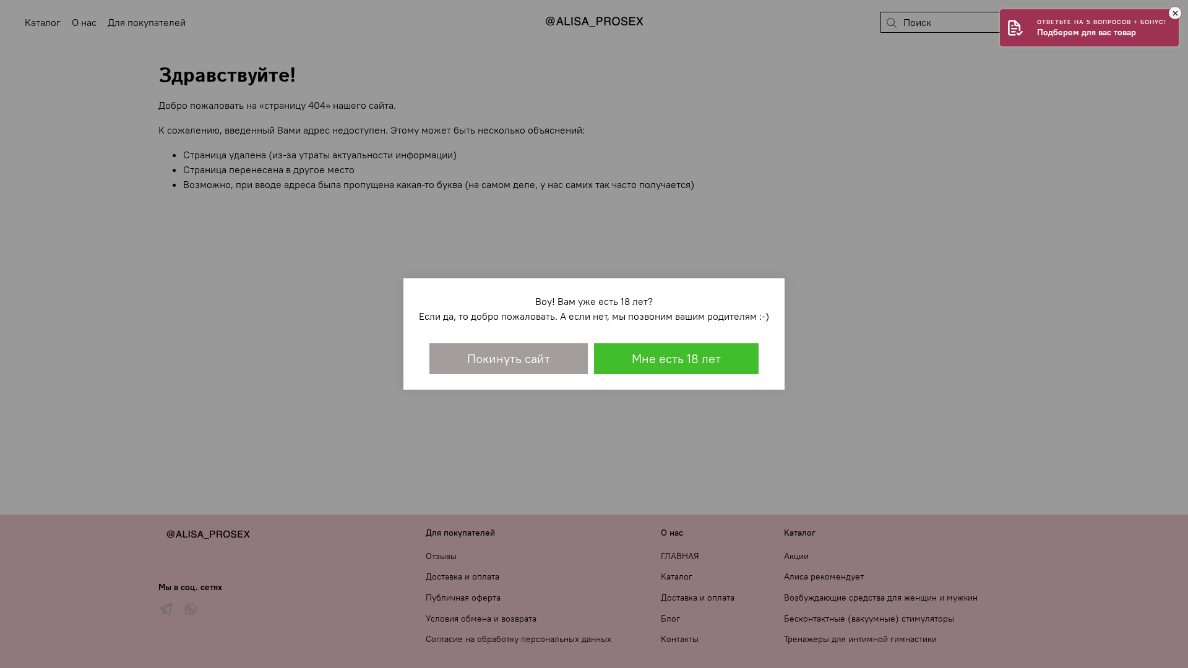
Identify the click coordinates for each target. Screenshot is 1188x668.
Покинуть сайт (508, 358)
